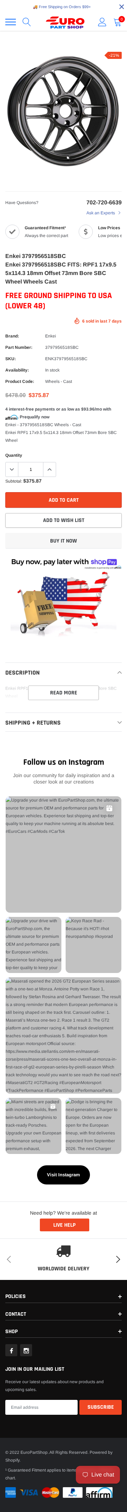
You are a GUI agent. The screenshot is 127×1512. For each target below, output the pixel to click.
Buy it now (63, 541)
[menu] (10, 22)
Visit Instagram (63, 1174)
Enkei (50, 336)
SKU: (10, 358)
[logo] (65, 22)
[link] (11, 1350)
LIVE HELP (64, 1225)
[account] (102, 22)
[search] (27, 22)
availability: (17, 370)
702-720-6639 (104, 202)
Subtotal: (13, 481)
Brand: (12, 336)
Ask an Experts (101, 212)
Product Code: (19, 381)
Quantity (13, 455)
